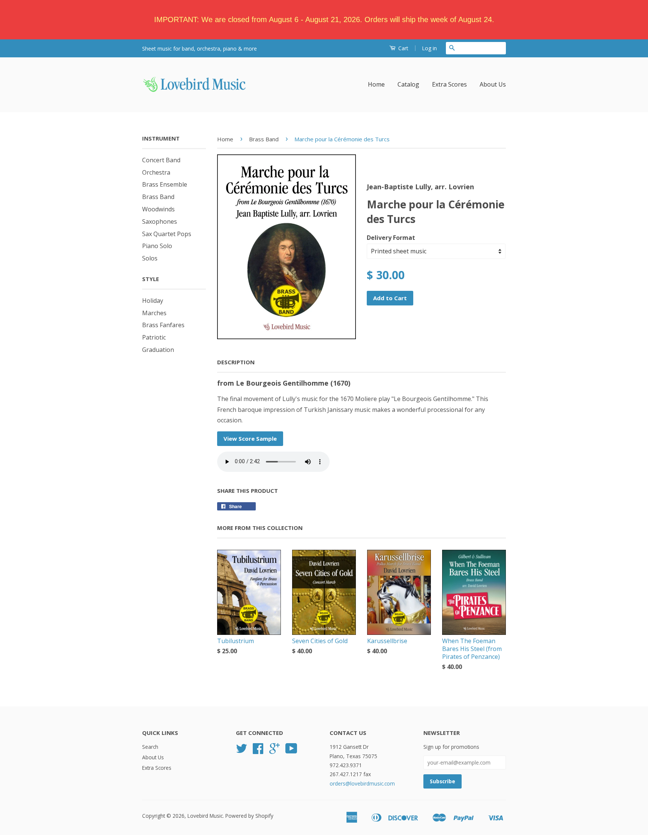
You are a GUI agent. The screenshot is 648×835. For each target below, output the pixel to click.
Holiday (152, 300)
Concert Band (161, 160)
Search (150, 746)
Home (376, 84)
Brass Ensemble (164, 184)
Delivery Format (391, 237)
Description (236, 362)
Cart (402, 48)
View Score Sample (250, 438)
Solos (150, 258)
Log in (429, 48)
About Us (493, 84)
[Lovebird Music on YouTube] (291, 750)
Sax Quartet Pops (166, 234)
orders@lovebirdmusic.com (362, 783)
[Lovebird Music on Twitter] (241, 750)
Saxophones (159, 221)
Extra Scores (449, 84)
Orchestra (156, 172)
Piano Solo (157, 246)
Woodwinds (158, 209)
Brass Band (158, 197)
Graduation (158, 350)
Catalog (408, 84)
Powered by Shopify (249, 815)
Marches (154, 313)
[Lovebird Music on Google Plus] (274, 750)
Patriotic (154, 337)
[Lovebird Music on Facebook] (258, 750)
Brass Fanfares (163, 325)
